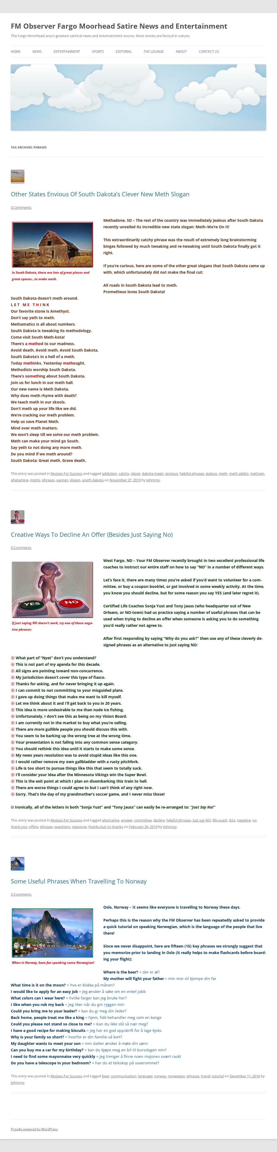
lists (232, 820)
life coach (220, 820)
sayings (62, 480)
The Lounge (154, 51)
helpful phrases (192, 473)
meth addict (239, 473)
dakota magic (153, 473)
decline (159, 820)
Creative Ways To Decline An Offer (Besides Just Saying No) (92, 534)
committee (143, 820)
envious (171, 473)
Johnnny (153, 480)
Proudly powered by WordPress (34, 1129)
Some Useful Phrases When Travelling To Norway (79, 881)
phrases (48, 480)
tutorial (218, 1076)
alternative (110, 820)
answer (127, 820)
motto (35, 480)
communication (123, 1076)
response (79, 826)
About (181, 51)
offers (33, 826)
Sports (98, 51)
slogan (75, 480)
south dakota (93, 480)
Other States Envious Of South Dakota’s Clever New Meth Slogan (100, 194)
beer (105, 1076)
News (37, 51)
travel (205, 1076)
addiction (109, 473)
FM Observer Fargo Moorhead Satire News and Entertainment (119, 26)
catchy (124, 473)
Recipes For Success (66, 473)
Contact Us (209, 51)
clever (135, 473)
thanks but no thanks (105, 826)
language (145, 1076)
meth (223, 473)
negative (244, 820)
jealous (211, 473)
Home (16, 51)
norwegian (176, 1076)
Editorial (124, 51)
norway (160, 1076)
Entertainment (67, 51)
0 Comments (21, 207)
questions (62, 826)
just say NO (202, 820)
